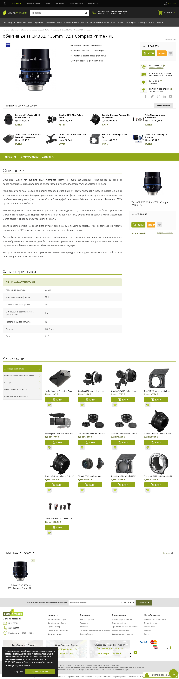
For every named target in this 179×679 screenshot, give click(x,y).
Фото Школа (149, 626)
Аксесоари (142, 22)
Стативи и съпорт (71, 22)
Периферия (131, 22)
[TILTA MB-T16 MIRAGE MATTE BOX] (158, 378)
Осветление (50, 22)
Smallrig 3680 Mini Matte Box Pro (59, 433)
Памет (121, 22)
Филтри (84, 22)
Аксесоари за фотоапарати (16, 396)
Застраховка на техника (122, 634)
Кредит (161, 53)
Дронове (39, 22)
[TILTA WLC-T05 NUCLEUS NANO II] (92, 464)
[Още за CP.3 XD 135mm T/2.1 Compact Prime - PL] (20, 571)
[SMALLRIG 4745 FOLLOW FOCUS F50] (125, 378)
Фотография (76, 3)
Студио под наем (55, 634)
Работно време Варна (163, 674)
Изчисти (166, 553)
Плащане (84, 623)
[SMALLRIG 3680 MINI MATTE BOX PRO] (59, 421)
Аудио (113, 22)
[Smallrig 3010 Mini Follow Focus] (51, 119)
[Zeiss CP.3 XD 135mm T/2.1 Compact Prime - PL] (152, 183)
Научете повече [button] (22, 665)
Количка (169, 12)
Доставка (84, 626)
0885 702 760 (66, 653)
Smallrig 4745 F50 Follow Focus (123, 391)
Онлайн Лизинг (86, 634)
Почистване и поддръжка (15, 389)
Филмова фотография (99, 22)
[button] (146, 98)
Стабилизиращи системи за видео (19, 375)
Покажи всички (163, 105)
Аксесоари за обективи (14, 369)
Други (151, 22)
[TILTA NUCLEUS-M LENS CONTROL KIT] (59, 506)
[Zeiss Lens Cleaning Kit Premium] (138, 138)
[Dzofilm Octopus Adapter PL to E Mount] (95, 119)
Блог (48, 3)
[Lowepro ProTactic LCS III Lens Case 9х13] (8, 119)
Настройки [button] (18, 671)
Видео (30, 22)
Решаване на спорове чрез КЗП (114, 677)
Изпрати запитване (156, 68)
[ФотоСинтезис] (15, 12)
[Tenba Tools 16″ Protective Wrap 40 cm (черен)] (8, 138)
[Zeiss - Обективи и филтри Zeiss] (8, 45)
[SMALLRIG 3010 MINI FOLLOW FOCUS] (92, 378)
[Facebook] (170, 648)
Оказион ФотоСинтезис (58, 630)
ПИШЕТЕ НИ (13, 623)
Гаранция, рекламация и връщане (95, 630)
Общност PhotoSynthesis (155, 619)
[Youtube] (135, 653)
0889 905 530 (13, 628)
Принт (33, 3)
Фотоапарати (9, 22)
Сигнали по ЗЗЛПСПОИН (137, 677)
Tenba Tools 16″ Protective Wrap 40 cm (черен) (28, 135)
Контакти (93, 3)
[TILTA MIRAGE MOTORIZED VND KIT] (125, 464)
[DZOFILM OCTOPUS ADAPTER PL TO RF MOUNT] (59, 464)
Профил (172, 3)
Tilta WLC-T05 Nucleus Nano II (90, 476)
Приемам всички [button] (40, 671)
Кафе (146, 634)
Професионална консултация (124, 626)
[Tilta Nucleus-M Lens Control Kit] (138, 119)
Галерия (60, 3)
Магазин (16, 3)
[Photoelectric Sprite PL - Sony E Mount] (125, 421)
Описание (10, 157)
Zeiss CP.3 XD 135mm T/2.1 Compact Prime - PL (150, 203)
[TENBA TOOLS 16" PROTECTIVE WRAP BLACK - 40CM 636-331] (59, 378)
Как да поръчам (87, 619)
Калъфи (7, 382)
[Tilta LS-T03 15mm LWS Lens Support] (51, 138)
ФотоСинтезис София (57, 619)
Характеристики (29, 157)
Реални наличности (120, 630)
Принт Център (54, 626)
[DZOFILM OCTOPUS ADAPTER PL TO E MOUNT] (158, 421)
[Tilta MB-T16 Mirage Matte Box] (95, 138)
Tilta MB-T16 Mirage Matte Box (156, 391)
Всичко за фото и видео (122, 619)
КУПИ (18, 124)
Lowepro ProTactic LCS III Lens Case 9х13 (27, 116)
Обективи (21, 22)
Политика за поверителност (66, 677)
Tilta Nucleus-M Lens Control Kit (155, 116)
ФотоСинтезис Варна (57, 623)
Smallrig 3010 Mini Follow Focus (91, 391)
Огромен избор (119, 623)
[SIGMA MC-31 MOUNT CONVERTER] (158, 464)
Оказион (159, 22)
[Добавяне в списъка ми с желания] (170, 53)
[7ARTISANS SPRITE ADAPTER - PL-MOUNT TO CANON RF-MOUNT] (92, 421)
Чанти (59, 22)
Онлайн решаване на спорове (89, 677)
